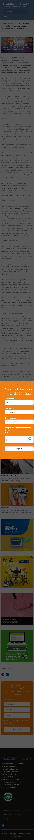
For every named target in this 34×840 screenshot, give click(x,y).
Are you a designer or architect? (18, 428)
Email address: (11, 418)
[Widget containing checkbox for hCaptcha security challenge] (19, 439)
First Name (9, 399)
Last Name (9, 408)
